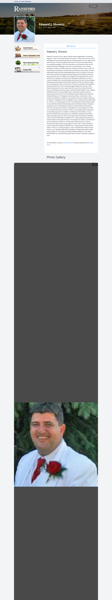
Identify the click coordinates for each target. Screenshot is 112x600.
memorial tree (67, 143)
